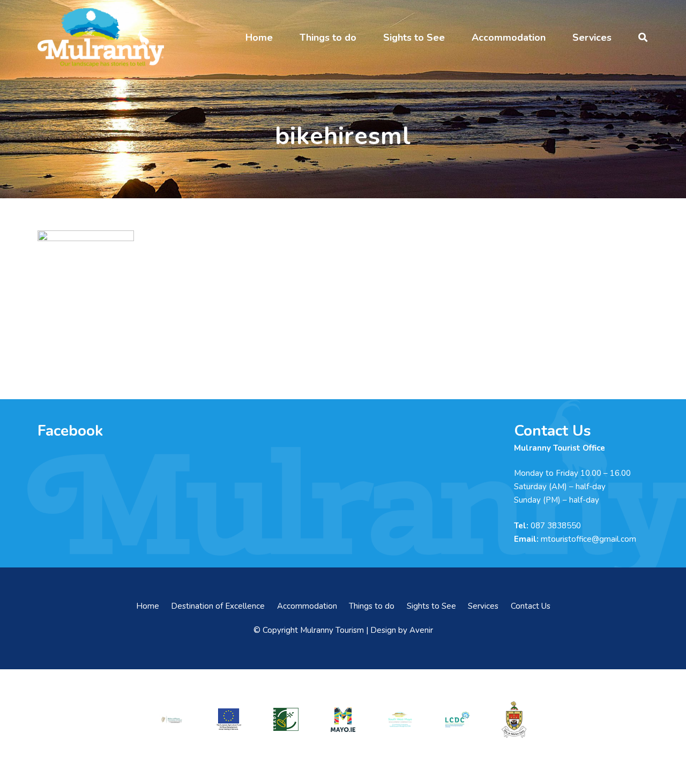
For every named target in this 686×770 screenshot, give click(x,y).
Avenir (421, 630)
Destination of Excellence (218, 606)
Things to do (371, 606)
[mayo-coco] (514, 719)
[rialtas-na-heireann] (171, 719)
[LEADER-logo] (285, 719)
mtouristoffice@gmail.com (588, 539)
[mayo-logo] (343, 719)
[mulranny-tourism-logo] (101, 37)
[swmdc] (399, 719)
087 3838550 (556, 525)
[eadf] (229, 719)
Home (147, 606)
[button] (281, 37)
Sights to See (431, 606)
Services (483, 606)
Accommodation (307, 606)
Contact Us (530, 606)
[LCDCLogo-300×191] (457, 720)
